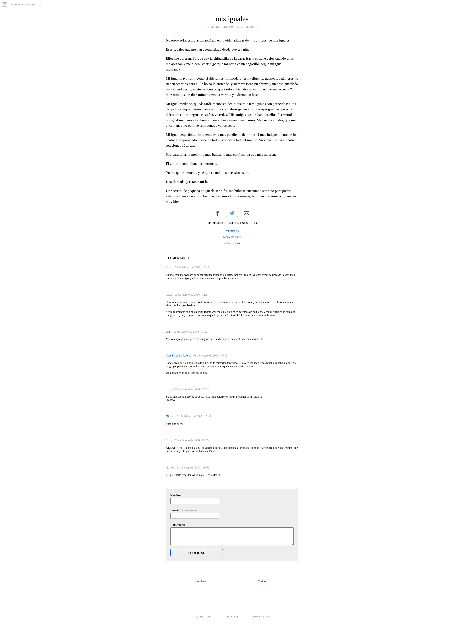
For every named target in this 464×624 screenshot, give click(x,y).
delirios (251, 26)
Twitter (232, 213)
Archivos (232, 616)
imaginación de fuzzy (28, 4)
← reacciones (199, 581)
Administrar (261, 616)
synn (169, 331)
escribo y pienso (232, 243)
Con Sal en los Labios (179, 355)
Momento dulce (232, 237)
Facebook (217, 213)
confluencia (232, 230)
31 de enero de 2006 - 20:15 (225, 26)
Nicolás (170, 416)
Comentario (177, 524)
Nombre (175, 495)
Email (246, 213)
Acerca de (203, 616)
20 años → (263, 581)
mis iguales (232, 19)
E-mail (183, 510)
